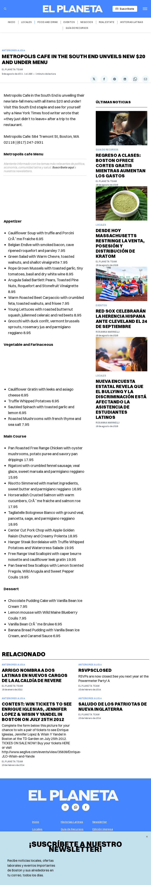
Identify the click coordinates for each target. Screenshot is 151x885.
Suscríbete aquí (63, 167)
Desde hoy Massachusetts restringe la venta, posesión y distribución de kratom (120, 243)
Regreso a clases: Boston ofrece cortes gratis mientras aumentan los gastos (120, 165)
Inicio (11, 22)
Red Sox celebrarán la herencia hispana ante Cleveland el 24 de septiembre (121, 318)
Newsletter (99, 822)
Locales (26, 22)
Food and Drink (48, 22)
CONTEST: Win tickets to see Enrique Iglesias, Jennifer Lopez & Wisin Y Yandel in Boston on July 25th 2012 (37, 711)
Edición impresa (102, 829)
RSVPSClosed (95, 670)
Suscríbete (127, 8)
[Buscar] (5, 8)
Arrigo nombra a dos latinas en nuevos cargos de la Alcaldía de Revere (35, 675)
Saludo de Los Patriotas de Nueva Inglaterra (112, 706)
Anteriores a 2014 (13, 50)
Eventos (69, 22)
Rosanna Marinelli (108, 331)
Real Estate (106, 22)
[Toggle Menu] (145, 9)
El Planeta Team (12, 69)
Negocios (86, 22)
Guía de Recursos (77, 28)
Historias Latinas (131, 22)
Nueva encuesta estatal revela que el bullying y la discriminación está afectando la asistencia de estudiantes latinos (121, 399)
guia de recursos (107, 149)
